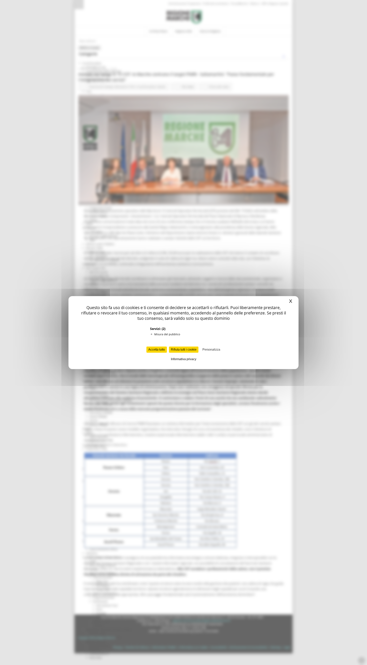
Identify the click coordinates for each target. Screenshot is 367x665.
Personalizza (211, 349)
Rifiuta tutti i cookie (183, 349)
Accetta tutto (156, 349)
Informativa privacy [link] (183, 359)
